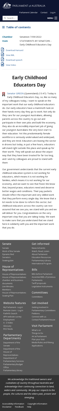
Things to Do (37, 333)
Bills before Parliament (42, 274)
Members (6, 289)
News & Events (38, 248)
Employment (9, 319)
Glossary (7, 325)
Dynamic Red (8, 254)
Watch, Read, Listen (40, 251)
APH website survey (12, 316)
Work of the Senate (11, 251)
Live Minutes (8, 286)
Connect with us (39, 316)
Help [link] (29, 406)
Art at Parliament (39, 336)
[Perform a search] (5, 18)
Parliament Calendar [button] (28, 12)
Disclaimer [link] (7, 406)
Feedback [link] (19, 406)
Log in (53, 12)
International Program (41, 263)
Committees (37, 296)
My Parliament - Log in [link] (13, 307)
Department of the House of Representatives (11, 351)
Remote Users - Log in (13, 310)
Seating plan (7, 260)
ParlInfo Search (10, 313)
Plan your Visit (38, 339)
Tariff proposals (39, 283)
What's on (36, 330)
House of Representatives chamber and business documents (14, 280)
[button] (52, 18)
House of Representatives (14, 274)
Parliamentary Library (41, 260)
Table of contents (18, 27)
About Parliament (39, 254)
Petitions (36, 313)
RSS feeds (8, 329)
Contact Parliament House (43, 319)
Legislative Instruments (42, 286)
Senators (6, 257)
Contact (44, 12)
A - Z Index (8, 322)
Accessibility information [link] (13, 403)
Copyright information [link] (37, 403)
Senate (5, 248)
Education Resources (41, 257)
